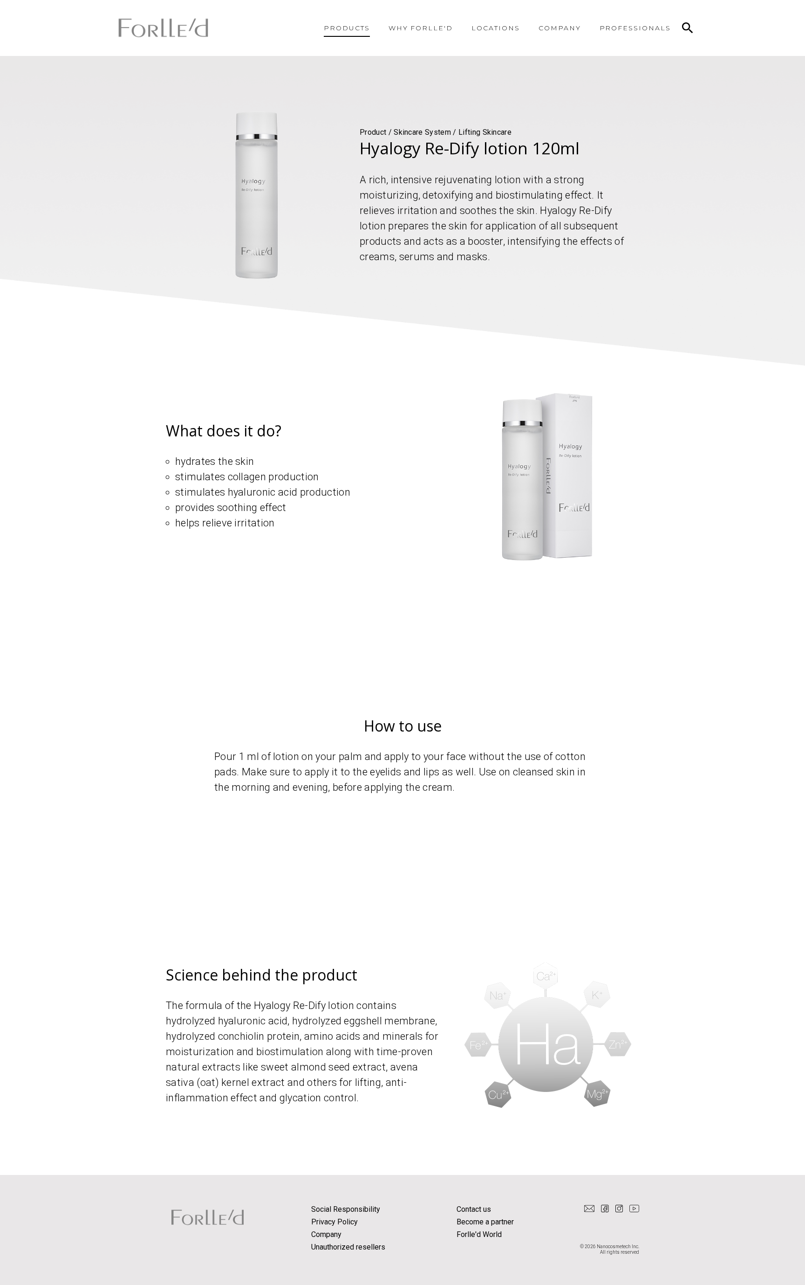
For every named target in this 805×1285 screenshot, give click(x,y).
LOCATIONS (495, 28)
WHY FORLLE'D (421, 28)
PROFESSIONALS (635, 28)
